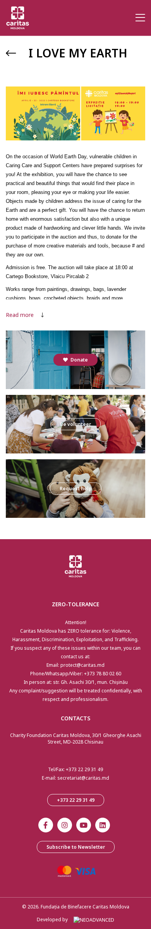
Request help (76, 488)
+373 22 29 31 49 (84, 769)
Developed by (52, 919)
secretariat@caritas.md (83, 778)
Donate (78, 359)
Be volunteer (75, 424)
